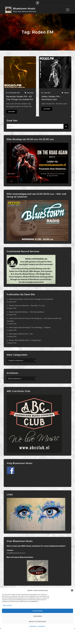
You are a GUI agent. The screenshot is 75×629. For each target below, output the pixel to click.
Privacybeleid (41, 626)
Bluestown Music (24, 8)
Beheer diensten (7, 605)
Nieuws (66, 93)
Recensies (30, 93)
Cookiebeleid (33, 626)
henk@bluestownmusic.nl (16, 553)
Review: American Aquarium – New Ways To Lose (27, 305)
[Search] (65, 126)
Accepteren (37, 611)
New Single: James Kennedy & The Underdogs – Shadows (29, 327)
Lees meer (11, 111)
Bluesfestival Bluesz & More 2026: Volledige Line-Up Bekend (31, 299)
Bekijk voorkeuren (37, 621)
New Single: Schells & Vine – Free (21, 334)
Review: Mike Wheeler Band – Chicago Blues (25, 340)
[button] (72, 590)
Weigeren (37, 616)
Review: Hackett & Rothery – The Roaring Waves (26, 312)
